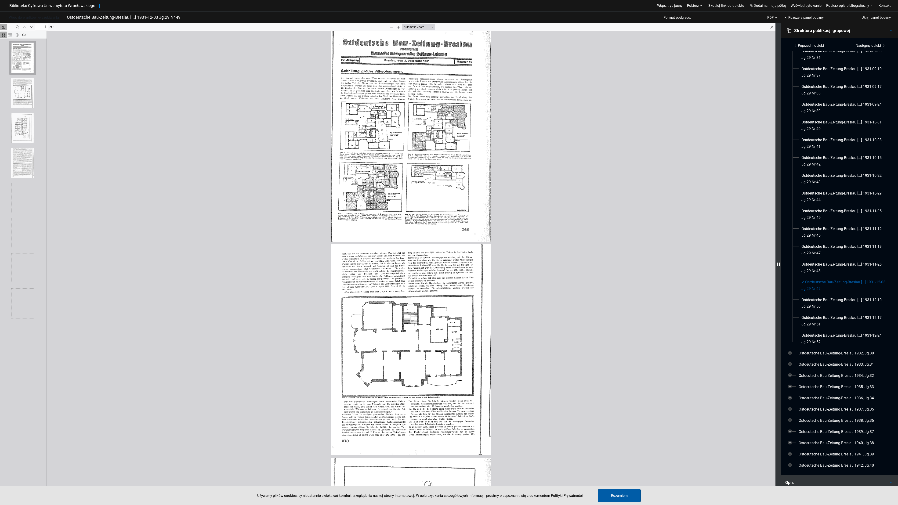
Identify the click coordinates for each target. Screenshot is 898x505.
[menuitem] (844, 54)
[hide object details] (778, 264)
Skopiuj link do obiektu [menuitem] (726, 6)
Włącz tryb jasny (669, 6)
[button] (839, 30)
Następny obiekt (868, 45)
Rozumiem (619, 496)
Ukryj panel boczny (876, 17)
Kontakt (885, 6)
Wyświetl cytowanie (806, 6)
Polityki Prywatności (567, 496)
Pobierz (693, 6)
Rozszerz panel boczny (806, 17)
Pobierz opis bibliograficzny (847, 6)
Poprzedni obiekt (811, 45)
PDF (770, 17)
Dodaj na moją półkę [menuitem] (770, 6)
